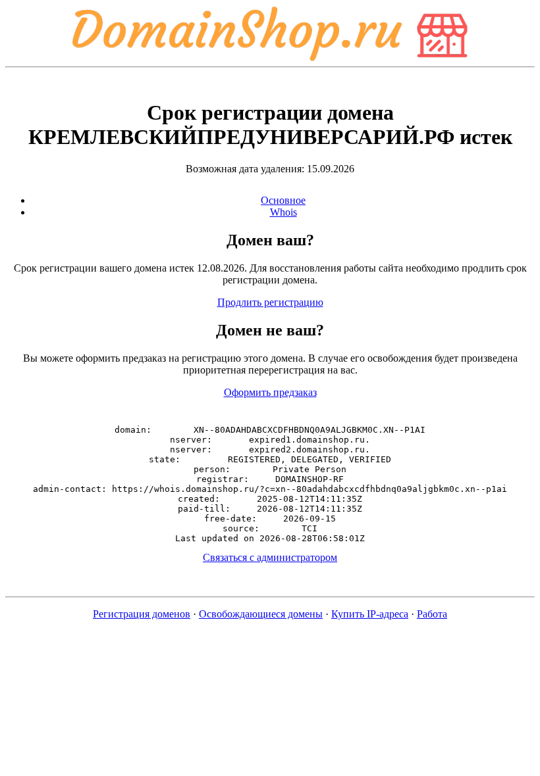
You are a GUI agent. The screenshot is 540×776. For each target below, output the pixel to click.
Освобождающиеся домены (261, 613)
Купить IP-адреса (369, 613)
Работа (432, 613)
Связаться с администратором (270, 557)
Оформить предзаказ (270, 392)
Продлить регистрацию (270, 302)
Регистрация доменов (141, 613)
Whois (283, 212)
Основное (283, 200)
